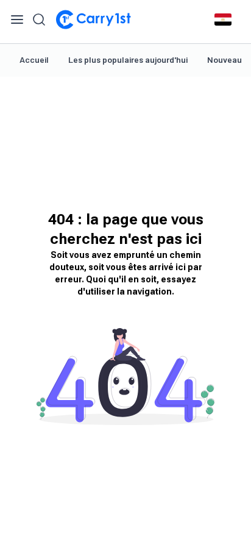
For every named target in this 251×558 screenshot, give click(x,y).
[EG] (223, 19)
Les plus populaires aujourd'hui (128, 59)
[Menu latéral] (17, 19)
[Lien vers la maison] (93, 19)
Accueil (34, 59)
